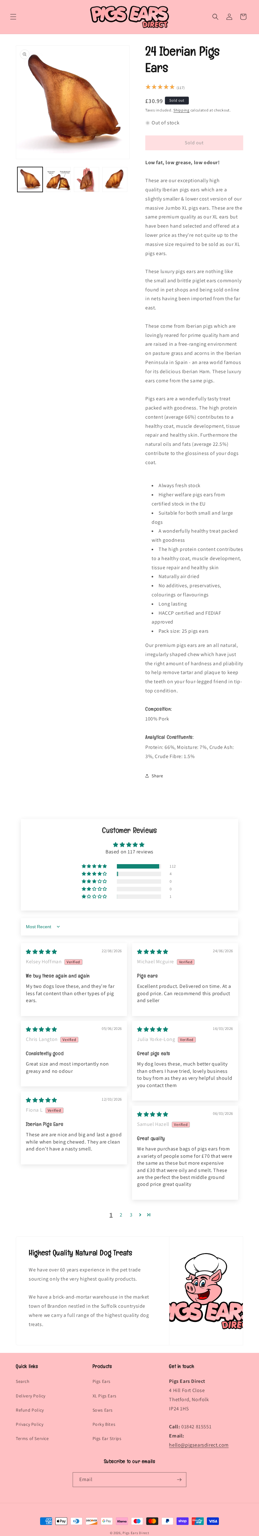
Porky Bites (104, 1424)
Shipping (181, 110)
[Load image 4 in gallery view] (115, 179)
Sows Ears (103, 1410)
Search (23, 1381)
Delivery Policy (30, 1396)
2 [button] (121, 1214)
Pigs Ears (102, 1381)
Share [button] (157, 776)
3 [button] (131, 1214)
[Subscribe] (179, 1479)
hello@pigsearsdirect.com (198, 1445)
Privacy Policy (29, 1424)
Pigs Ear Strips (107, 1438)
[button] (13, 17)
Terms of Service (32, 1438)
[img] (41, 951)
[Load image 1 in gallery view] (30, 179)
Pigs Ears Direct (136, 1533)
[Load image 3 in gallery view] (86, 179)
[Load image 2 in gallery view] (58, 179)
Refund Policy (30, 1410)
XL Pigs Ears (105, 1396)
